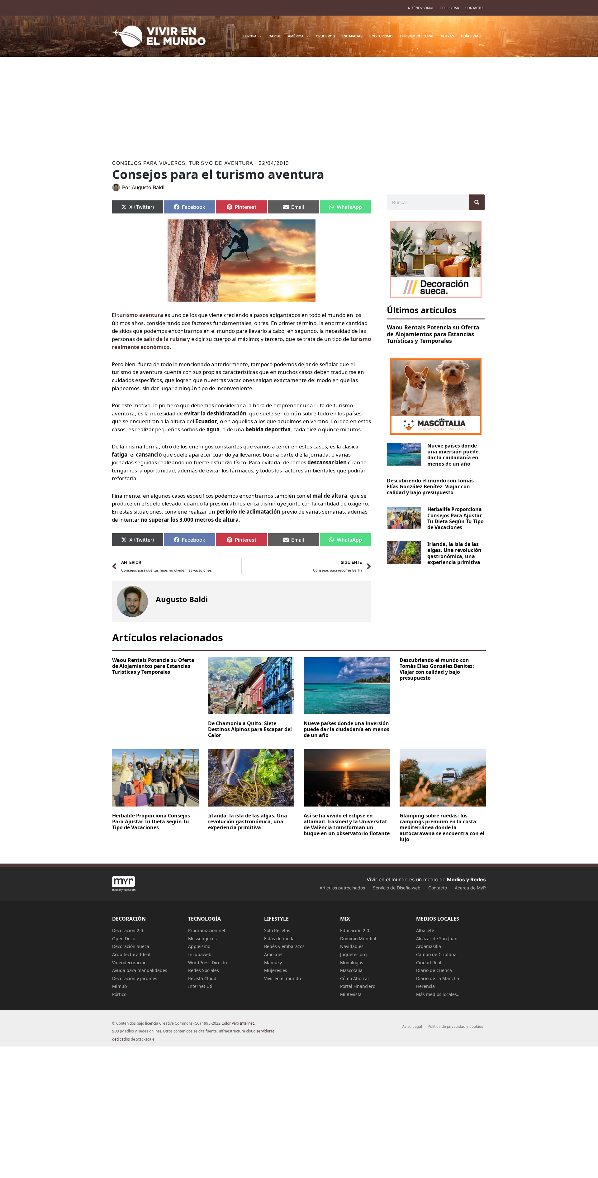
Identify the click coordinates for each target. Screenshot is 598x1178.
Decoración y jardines (134, 978)
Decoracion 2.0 (127, 930)
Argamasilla (428, 946)
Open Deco (123, 938)
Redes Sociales (203, 970)
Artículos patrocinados (342, 887)
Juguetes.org (353, 954)
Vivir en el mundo (282, 978)
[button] (259, 36)
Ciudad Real (428, 962)
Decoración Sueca (130, 946)
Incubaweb (199, 954)
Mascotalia (351, 970)
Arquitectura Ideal (131, 954)
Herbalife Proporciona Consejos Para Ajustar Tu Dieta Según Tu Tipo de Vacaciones (455, 518)
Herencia (425, 986)
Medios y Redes (466, 879)
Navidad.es (351, 946)
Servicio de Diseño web (396, 887)
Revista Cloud (202, 978)
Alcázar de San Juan (437, 938)
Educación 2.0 (354, 930)
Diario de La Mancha (437, 978)
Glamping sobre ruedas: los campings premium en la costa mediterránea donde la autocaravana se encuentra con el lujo (442, 827)
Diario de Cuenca (434, 970)
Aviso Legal (412, 1026)
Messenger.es (202, 938)
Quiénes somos (421, 8)
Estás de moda (279, 938)
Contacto (474, 8)
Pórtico (119, 994)
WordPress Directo (207, 962)
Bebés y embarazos (284, 946)
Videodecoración (129, 962)
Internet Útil (201, 986)
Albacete (425, 930)
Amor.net (273, 954)
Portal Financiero (357, 986)
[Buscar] (477, 202)
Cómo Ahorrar (354, 978)
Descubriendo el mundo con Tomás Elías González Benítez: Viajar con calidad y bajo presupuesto (430, 486)
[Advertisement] (299, 103)
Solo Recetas (277, 930)
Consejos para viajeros (148, 163)
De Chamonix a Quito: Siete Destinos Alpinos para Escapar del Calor (250, 729)
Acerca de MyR (470, 887)
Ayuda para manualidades (139, 970)
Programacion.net (206, 930)
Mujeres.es (275, 970)
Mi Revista (351, 994)
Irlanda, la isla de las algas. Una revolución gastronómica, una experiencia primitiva (454, 553)
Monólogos (351, 962)
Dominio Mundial (358, 938)
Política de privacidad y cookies (455, 1026)
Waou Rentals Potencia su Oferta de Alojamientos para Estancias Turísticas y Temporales (433, 333)
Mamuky (273, 962)
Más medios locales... (438, 994)
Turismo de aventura (221, 163)
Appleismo (199, 946)
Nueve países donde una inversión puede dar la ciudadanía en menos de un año (452, 454)
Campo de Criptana (436, 954)
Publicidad (449, 8)
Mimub (119, 986)
